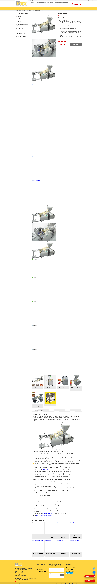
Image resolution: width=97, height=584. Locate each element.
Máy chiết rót (49, 8)
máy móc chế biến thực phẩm (47, 513)
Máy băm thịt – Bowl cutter (50, 554)
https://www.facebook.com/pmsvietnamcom (44, 515)
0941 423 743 (63, 44)
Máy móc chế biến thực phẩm (30, 10)
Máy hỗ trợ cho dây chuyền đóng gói (22, 25)
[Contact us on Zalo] (94, 572)
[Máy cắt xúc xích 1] (44, 144)
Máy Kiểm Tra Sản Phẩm (21, 28)
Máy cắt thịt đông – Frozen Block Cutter (76, 536)
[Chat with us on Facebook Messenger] (94, 568)
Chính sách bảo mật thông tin (72, 567)
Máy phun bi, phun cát (21, 36)
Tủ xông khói (63, 553)
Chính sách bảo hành (70, 571)
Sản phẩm (22, 10)
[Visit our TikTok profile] (22, 581)
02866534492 (22, 571)
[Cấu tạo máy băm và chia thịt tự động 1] (44, 168)
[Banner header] (50, 3)
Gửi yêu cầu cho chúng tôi (75, 44)
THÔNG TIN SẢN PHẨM (38, 410)
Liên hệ (77, 8)
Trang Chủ (21, 8)
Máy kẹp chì (37, 535)
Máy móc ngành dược (20, 30)
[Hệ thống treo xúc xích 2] (44, 48)
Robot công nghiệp (20, 33)
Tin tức (71, 8)
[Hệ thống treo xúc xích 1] (44, 96)
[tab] (37, 410)
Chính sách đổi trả (69, 569)
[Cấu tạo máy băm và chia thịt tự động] (44, 192)
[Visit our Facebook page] (19, 581)
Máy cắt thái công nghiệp (38, 553)
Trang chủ (17, 10)
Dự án (68, 8)
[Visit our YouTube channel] (15, 581)
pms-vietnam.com (22, 575)
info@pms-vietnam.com (22, 574)
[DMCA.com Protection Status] (74, 573)
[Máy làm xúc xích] (44, 24)
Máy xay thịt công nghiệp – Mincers (50, 536)
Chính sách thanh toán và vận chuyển (73, 566)
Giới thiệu (26, 8)
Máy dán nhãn (41, 8)
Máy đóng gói (33, 8)
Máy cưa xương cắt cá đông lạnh (63, 536)
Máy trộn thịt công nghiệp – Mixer (76, 554)
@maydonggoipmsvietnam (40, 516)
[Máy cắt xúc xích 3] (44, 120)
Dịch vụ (63, 8)
